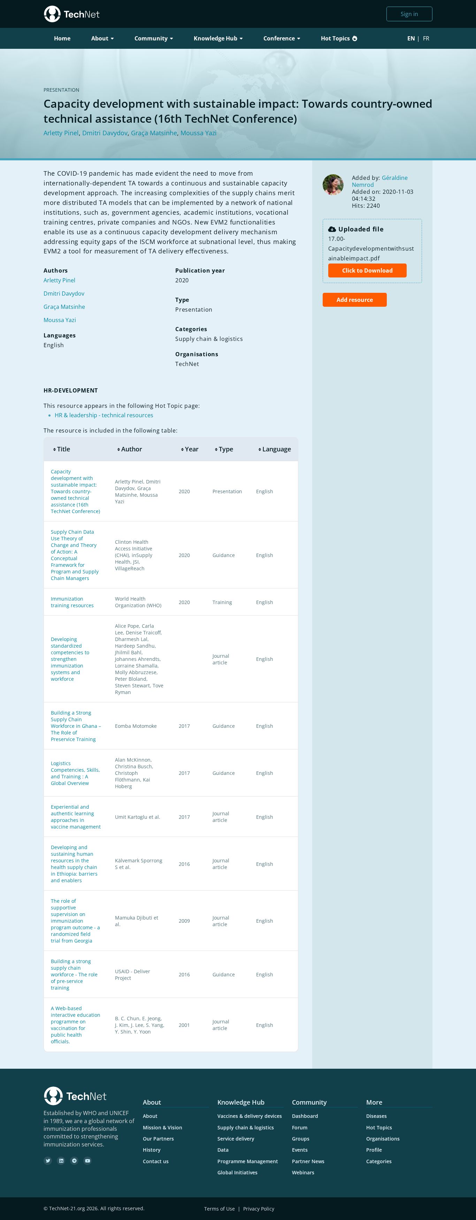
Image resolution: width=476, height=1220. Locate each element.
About (150, 1116)
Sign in (409, 14)
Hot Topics (335, 38)
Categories (379, 1161)
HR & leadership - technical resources (104, 415)
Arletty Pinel (61, 133)
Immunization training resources (72, 602)
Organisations (383, 1138)
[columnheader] (76, 449)
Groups (300, 1138)
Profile (374, 1149)
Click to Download (367, 270)
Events (300, 1149)
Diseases (376, 1116)
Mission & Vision (162, 1127)
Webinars (303, 1172)
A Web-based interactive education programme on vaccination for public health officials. (75, 1025)
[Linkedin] (61, 1161)
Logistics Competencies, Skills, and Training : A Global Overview (75, 773)
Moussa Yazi (199, 133)
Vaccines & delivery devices (249, 1116)
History (152, 1149)
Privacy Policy (258, 1208)
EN (411, 38)
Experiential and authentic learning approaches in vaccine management (76, 816)
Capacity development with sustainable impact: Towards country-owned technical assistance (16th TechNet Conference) (75, 491)
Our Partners (158, 1138)
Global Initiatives (237, 1172)
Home (62, 38)
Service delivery (235, 1138)
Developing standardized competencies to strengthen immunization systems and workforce (70, 659)
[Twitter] (48, 1161)
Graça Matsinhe (154, 133)
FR (426, 38)
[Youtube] (87, 1161)
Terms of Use (219, 1208)
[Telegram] (74, 1161)
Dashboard (305, 1116)
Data (223, 1149)
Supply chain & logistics (245, 1127)
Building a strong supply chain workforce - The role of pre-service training (74, 974)
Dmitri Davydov (105, 133)
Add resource (355, 300)
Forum (299, 1127)
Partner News (308, 1161)
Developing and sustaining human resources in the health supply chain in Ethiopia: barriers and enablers (74, 864)
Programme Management (247, 1161)
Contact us (156, 1161)
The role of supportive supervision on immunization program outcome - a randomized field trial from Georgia (75, 921)
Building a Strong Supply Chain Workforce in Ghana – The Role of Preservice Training (76, 725)
